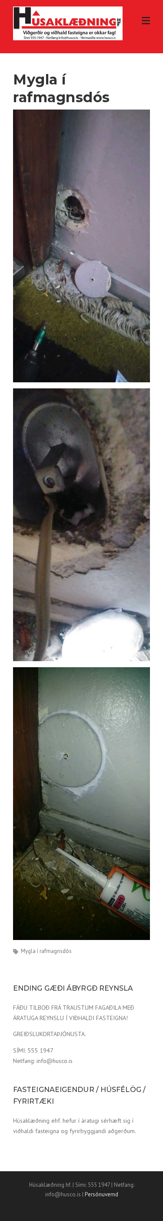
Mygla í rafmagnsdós (46, 951)
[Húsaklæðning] (68, 22)
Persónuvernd (101, 1194)
